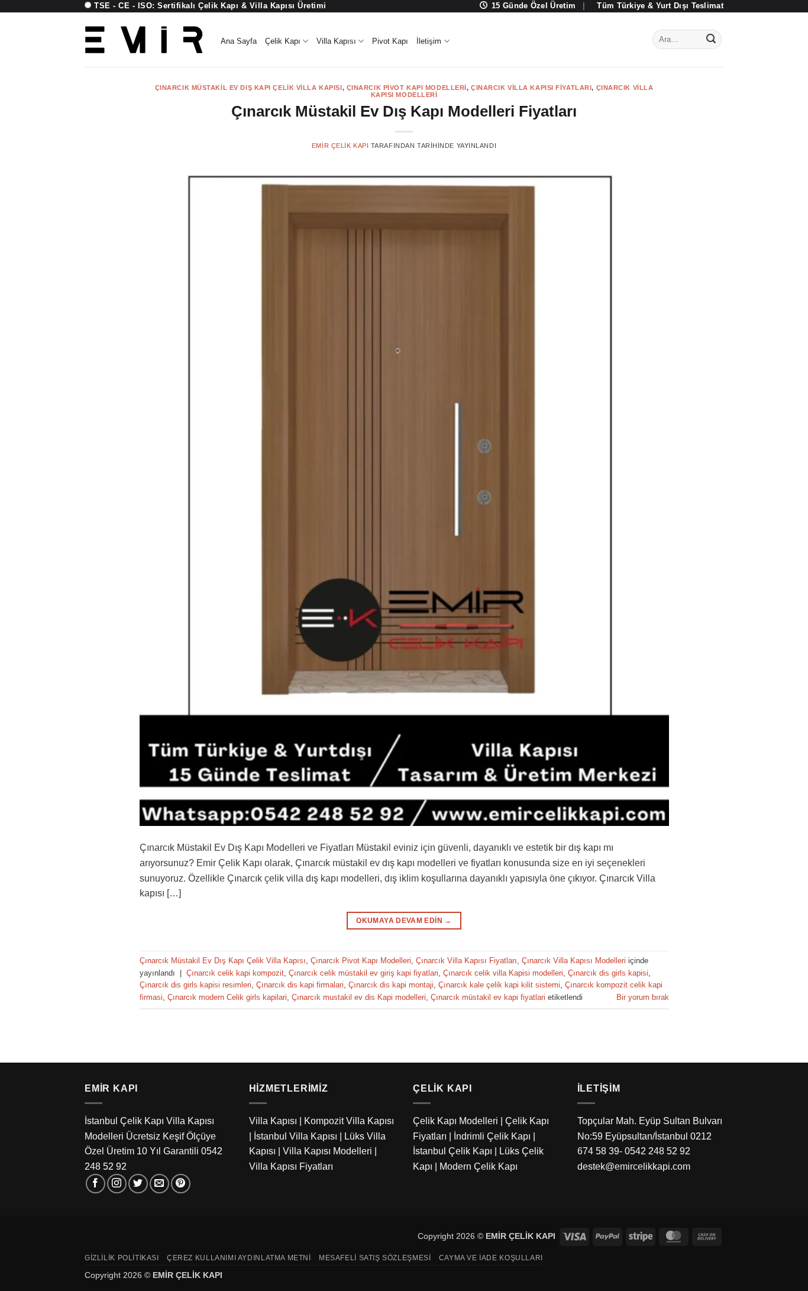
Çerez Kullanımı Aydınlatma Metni (239, 1258)
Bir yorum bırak (642, 997)
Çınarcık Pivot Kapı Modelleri (407, 87)
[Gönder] (711, 40)
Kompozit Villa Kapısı (349, 1121)
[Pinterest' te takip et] (180, 1183)
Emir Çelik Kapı (340, 145)
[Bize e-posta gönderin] (159, 1183)
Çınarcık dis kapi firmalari (300, 984)
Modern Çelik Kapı (478, 1166)
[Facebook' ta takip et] (95, 1183)
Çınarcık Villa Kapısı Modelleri (574, 960)
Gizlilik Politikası (122, 1258)
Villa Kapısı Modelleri (327, 1151)
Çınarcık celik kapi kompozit (235, 973)
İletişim (428, 41)
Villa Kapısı (336, 41)
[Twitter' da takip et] (138, 1183)
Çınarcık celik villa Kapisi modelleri (503, 973)
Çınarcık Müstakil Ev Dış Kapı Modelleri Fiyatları (404, 111)
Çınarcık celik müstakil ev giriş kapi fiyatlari (363, 973)
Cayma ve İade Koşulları (491, 1258)
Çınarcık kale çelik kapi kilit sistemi (499, 984)
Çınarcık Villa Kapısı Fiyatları (531, 87)
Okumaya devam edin (403, 920)
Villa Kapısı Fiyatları (291, 1166)
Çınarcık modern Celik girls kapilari (227, 997)
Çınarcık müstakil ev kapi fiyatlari (488, 997)
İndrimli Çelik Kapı (492, 1136)
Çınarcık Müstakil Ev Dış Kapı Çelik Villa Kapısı (248, 87)
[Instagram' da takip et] (117, 1183)
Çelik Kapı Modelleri (455, 1121)
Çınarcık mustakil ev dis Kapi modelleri (359, 997)
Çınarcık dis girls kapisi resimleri (195, 984)
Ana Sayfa (239, 41)
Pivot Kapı (390, 41)
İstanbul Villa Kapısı (295, 1136)
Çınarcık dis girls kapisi (608, 973)
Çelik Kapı (282, 41)
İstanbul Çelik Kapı (452, 1151)
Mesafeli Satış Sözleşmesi (375, 1258)
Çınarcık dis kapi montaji (391, 984)
